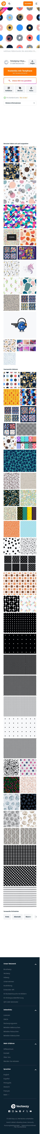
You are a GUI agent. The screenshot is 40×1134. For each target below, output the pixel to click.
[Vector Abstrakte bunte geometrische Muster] (20, 249)
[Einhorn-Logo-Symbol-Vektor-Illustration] (11, 335)
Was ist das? (23, 98)
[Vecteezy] (3, 3)
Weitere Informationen (13, 101)
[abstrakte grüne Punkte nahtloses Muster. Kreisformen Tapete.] (11, 693)
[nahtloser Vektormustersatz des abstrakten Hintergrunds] (26, 285)
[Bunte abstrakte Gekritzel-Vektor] (13, 302)
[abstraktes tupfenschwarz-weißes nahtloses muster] (11, 776)
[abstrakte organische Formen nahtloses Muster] (11, 369)
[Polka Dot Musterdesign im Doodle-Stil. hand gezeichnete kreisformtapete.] (11, 1083)
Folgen (32, 63)
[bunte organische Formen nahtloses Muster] (11, 287)
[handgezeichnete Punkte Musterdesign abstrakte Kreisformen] (11, 1100)
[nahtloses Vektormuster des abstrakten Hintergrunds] (26, 577)
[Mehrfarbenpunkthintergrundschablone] (11, 270)
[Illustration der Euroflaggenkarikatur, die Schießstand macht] (20, 425)
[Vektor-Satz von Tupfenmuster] (13, 726)
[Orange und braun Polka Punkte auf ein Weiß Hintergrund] (20, 830)
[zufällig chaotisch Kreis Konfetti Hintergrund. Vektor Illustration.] (20, 639)
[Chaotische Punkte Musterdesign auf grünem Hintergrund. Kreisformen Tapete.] (26, 709)
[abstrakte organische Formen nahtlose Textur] (11, 170)
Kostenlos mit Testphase (20, 71)
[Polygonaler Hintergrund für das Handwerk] (13, 459)
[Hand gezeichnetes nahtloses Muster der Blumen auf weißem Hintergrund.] (12, 1049)
